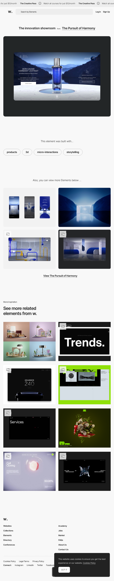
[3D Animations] (84, 341)
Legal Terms (24, 561)
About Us (62, 545)
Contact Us (63, 549)
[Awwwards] (10, 12)
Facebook (50, 565)
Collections (8, 530)
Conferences (9, 545)
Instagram (19, 565)
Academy (62, 526)
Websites (7, 526)
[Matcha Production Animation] (84, 384)
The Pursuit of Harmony (78, 28)
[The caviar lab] (29, 249)
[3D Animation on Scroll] (84, 428)
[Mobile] (29, 207)
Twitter (40, 565)
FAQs (60, 540)
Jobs (60, 530)
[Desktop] (84, 207)
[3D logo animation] (84, 471)
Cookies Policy (9, 561)
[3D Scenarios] (29, 341)
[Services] (29, 428)
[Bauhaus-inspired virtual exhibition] (84, 249)
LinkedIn (30, 565)
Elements (7, 535)
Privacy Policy (38, 561)
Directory (7, 540)
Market (61, 535)
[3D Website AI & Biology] (29, 471)
